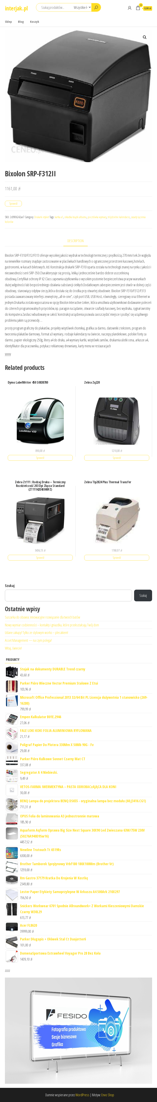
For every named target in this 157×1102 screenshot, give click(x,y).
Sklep (8, 21)
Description (75, 240)
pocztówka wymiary (97, 217)
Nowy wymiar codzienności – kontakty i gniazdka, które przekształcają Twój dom (52, 624)
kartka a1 (59, 217)
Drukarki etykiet (41, 217)
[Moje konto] (129, 7)
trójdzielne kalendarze (119, 217)
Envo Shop (107, 1094)
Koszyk (34, 21)
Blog (21, 21)
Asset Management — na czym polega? (28, 640)
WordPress (82, 1094)
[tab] (78, 241)
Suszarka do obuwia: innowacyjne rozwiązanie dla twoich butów (42, 617)
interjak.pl (16, 8)
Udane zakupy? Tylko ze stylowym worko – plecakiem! (36, 632)
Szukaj (10, 585)
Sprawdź (13, 203)
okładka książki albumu (75, 217)
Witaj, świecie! (13, 648)
